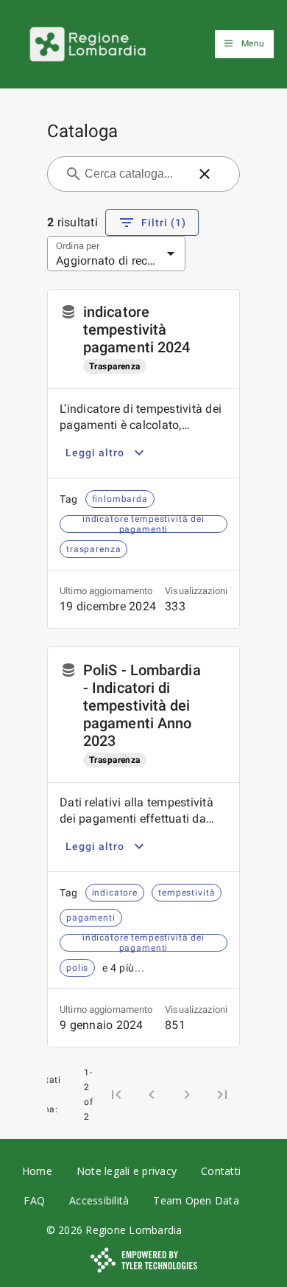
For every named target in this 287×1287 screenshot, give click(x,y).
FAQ (34, 1200)
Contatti (221, 1171)
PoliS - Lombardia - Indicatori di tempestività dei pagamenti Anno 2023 (142, 705)
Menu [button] (252, 43)
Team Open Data (196, 1200)
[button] (204, 174)
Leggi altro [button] (94, 452)
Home (37, 1171)
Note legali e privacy (127, 1171)
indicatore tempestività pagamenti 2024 (136, 329)
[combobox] (134, 174)
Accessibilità (99, 1200)
